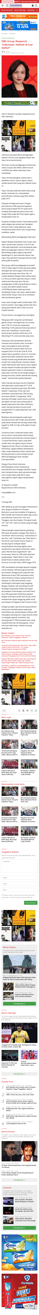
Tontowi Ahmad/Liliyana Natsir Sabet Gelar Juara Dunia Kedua (28, 1063)
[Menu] (3, 5)
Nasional (11, 38)
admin (7, 51)
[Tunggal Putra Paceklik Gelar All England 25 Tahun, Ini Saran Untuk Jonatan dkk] (19, 1033)
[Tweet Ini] (23, 710)
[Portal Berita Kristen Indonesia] (14, 5)
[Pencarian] (36, 5)
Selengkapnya (19, 1004)
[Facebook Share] (19, 710)
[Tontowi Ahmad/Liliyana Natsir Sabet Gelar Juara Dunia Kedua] (29, 1054)
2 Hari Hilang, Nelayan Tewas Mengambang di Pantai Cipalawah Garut (17, 1174)
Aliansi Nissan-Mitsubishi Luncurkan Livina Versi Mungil (25, 1219)
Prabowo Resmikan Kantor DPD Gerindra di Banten (24, 995)
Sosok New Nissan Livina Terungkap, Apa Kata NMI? (24, 1210)
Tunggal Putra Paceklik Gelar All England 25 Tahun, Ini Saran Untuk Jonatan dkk (19, 1046)
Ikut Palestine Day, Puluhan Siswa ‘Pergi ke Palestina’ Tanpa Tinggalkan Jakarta (16, 636)
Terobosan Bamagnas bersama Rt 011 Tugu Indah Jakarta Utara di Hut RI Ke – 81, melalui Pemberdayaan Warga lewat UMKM (19, 647)
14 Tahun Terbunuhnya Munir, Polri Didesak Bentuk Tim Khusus (19, 1166)
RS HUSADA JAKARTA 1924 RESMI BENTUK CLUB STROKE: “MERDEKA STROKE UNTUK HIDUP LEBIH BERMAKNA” (18, 667)
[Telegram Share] (31, 710)
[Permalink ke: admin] (3, 52)
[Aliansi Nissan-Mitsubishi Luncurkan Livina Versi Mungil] (8, 1220)
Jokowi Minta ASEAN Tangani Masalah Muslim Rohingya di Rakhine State (25, 986)
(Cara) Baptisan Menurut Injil (16, 1123)
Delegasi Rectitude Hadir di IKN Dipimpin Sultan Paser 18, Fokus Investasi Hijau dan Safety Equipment (19, 978)
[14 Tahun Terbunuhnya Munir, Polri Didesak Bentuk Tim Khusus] (19, 1151)
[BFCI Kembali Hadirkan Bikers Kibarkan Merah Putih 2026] (29, 724)
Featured (5, 38)
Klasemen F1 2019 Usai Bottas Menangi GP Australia (9, 1065)
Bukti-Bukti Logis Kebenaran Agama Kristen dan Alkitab (21, 1117)
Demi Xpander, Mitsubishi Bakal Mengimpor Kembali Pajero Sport (24, 1200)
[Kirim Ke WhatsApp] (35, 710)
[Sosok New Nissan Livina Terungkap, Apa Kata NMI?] (8, 1211)
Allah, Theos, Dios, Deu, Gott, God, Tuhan (20, 1095)
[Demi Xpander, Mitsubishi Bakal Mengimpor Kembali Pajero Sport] (8, 1201)
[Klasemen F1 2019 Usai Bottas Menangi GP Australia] (10, 1055)
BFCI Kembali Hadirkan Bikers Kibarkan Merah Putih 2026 (19, 641)
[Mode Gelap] (33, 5)
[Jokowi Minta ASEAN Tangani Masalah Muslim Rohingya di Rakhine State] (8, 986)
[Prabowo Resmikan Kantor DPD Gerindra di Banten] (8, 996)
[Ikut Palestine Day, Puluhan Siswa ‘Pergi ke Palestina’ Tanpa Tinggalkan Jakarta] (10, 724)
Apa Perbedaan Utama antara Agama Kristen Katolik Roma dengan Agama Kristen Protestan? (21, 1102)
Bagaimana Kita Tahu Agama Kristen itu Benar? (20, 1109)
